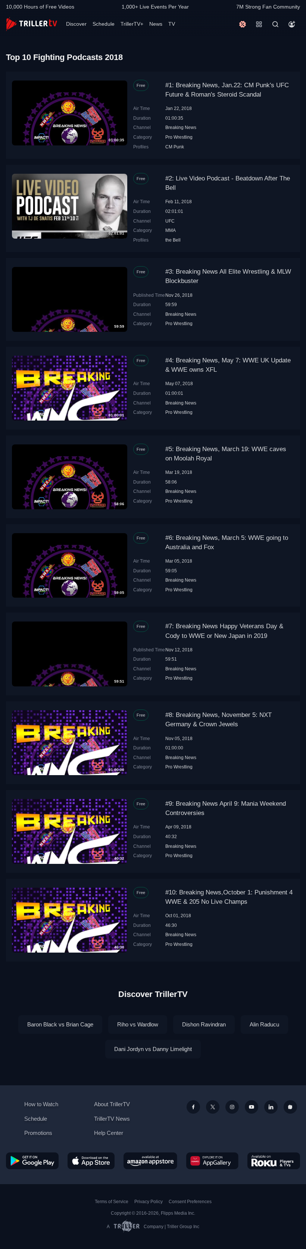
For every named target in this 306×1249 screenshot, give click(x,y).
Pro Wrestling (179, 137)
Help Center (108, 1133)
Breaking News (180, 127)
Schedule (104, 24)
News (155, 24)
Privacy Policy (148, 1201)
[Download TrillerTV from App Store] (91, 1160)
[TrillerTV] (31, 24)
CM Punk (174, 146)
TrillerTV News (112, 1119)
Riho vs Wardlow (137, 1024)
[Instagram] (232, 1107)
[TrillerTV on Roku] (273, 1160)
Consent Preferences (190, 1201)
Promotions (38, 1133)
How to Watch (41, 1104)
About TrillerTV (112, 1104)
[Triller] (290, 1107)
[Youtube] (251, 1107)
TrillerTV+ (132, 24)
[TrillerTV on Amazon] (150, 1160)
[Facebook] (193, 1107)
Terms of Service (111, 1201)
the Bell (173, 239)
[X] (212, 1107)
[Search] (275, 24)
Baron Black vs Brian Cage (60, 1024)
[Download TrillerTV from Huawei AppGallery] (212, 1160)
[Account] (292, 24)
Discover (76, 24)
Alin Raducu (264, 1024)
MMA (170, 230)
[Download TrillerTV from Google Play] (32, 1160)
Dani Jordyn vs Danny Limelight (153, 1049)
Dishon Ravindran (204, 1024)
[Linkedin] (271, 1107)
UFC (170, 220)
